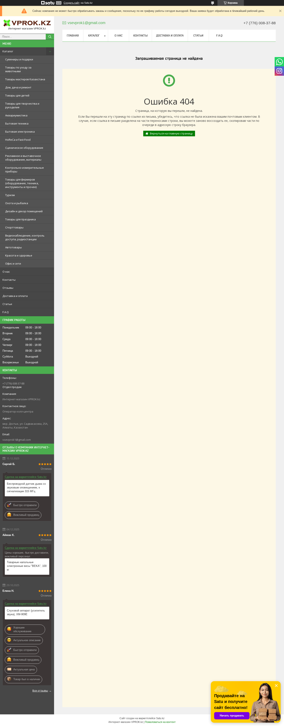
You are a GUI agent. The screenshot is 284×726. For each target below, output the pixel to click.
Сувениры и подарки (19, 59)
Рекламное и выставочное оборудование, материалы (23, 157)
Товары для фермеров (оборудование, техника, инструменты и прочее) (22, 183)
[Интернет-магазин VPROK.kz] (27, 23)
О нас (6, 271)
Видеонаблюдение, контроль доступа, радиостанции (24, 237)
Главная (73, 35)
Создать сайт (72, 2)
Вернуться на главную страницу (171, 133)
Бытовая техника (16, 123)
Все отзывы (40, 690)
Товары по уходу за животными (18, 69)
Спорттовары (14, 227)
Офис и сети (13, 263)
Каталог (7, 51)
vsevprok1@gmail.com (16, 440)
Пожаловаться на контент (160, 722)
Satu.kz (160, 718)
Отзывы (7, 288)
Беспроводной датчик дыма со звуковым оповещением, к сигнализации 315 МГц (26, 487)
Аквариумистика (16, 115)
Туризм (10, 195)
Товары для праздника (20, 219)
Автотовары (13, 247)
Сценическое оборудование (24, 148)
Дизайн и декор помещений (24, 211)
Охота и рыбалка (16, 203)
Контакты (9, 280)
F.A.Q (5, 312)
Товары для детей (17, 95)
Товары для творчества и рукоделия (22, 105)
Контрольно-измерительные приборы (24, 169)
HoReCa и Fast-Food (18, 140)
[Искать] (50, 37)
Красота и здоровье (18, 255)
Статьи (7, 304)
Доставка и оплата (15, 296)
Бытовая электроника (20, 131)
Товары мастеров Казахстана (25, 79)
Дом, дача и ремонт (18, 87)
